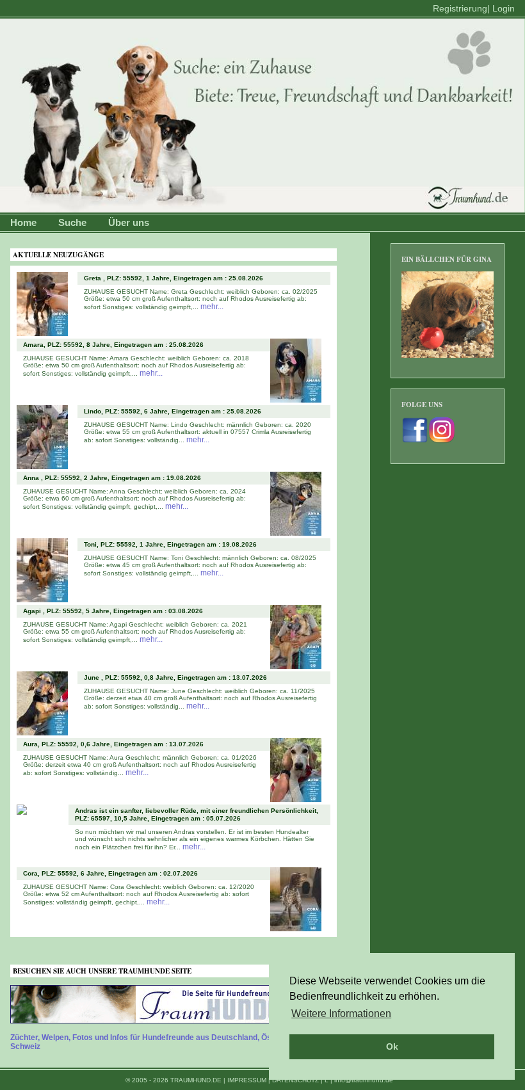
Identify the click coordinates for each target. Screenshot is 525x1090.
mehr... (211, 306)
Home (23, 222)
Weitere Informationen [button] (341, 1013)
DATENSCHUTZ (295, 1080)
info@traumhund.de (363, 1080)
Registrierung (460, 8)
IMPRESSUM (246, 1080)
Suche (72, 222)
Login (503, 8)
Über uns (128, 222)
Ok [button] (392, 1046)
